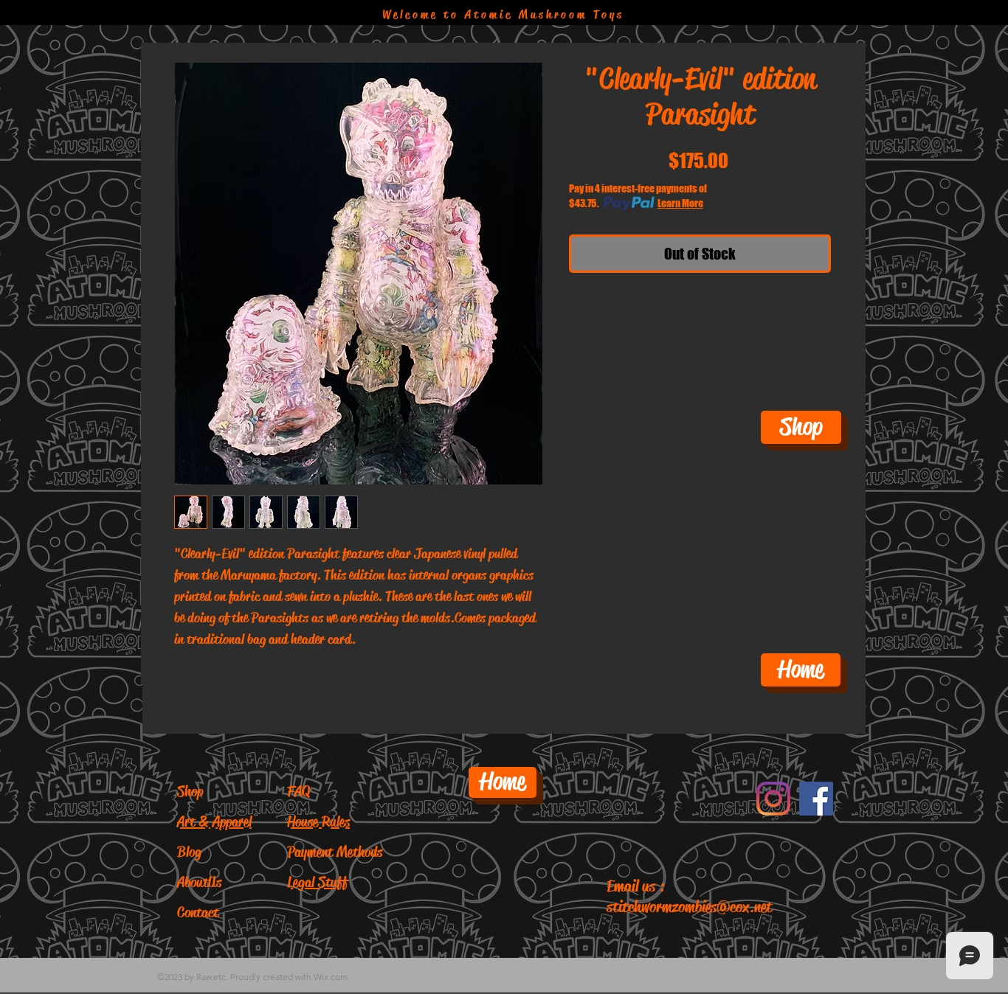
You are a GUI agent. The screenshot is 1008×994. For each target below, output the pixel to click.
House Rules (318, 822)
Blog (189, 852)
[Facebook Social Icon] (816, 799)
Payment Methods (334, 852)
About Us (199, 882)
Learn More (680, 203)
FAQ (298, 791)
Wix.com (331, 976)
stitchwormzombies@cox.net (689, 907)
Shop (190, 791)
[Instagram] (773, 799)
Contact (197, 912)
